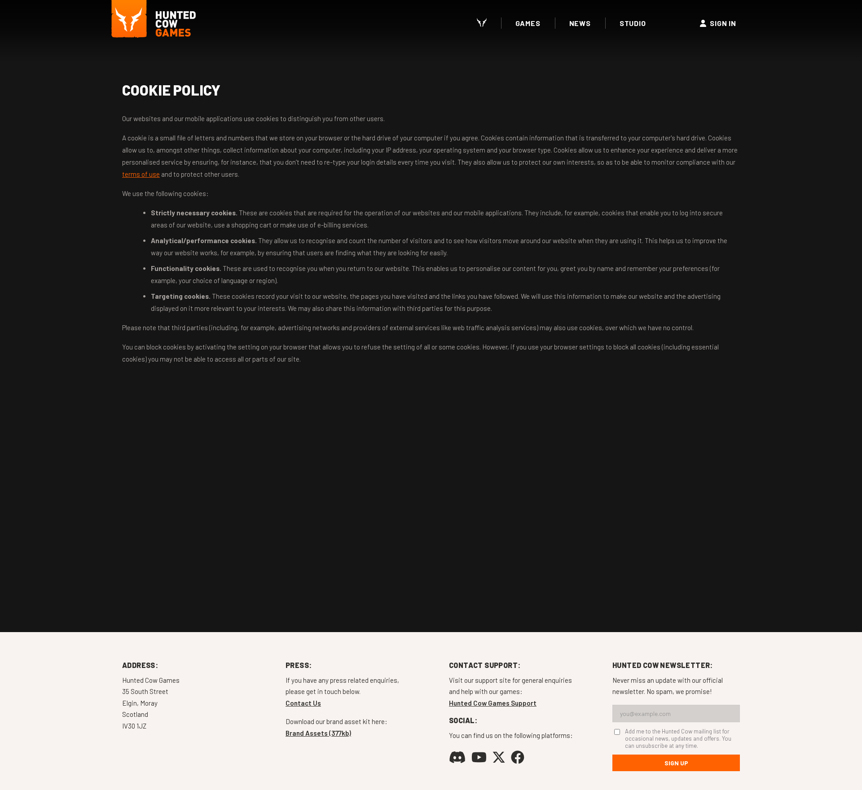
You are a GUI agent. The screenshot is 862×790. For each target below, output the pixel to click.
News (580, 23)
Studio (633, 23)
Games (528, 23)
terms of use (141, 174)
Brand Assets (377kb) (318, 733)
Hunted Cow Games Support (493, 703)
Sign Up (676, 763)
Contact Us (303, 703)
